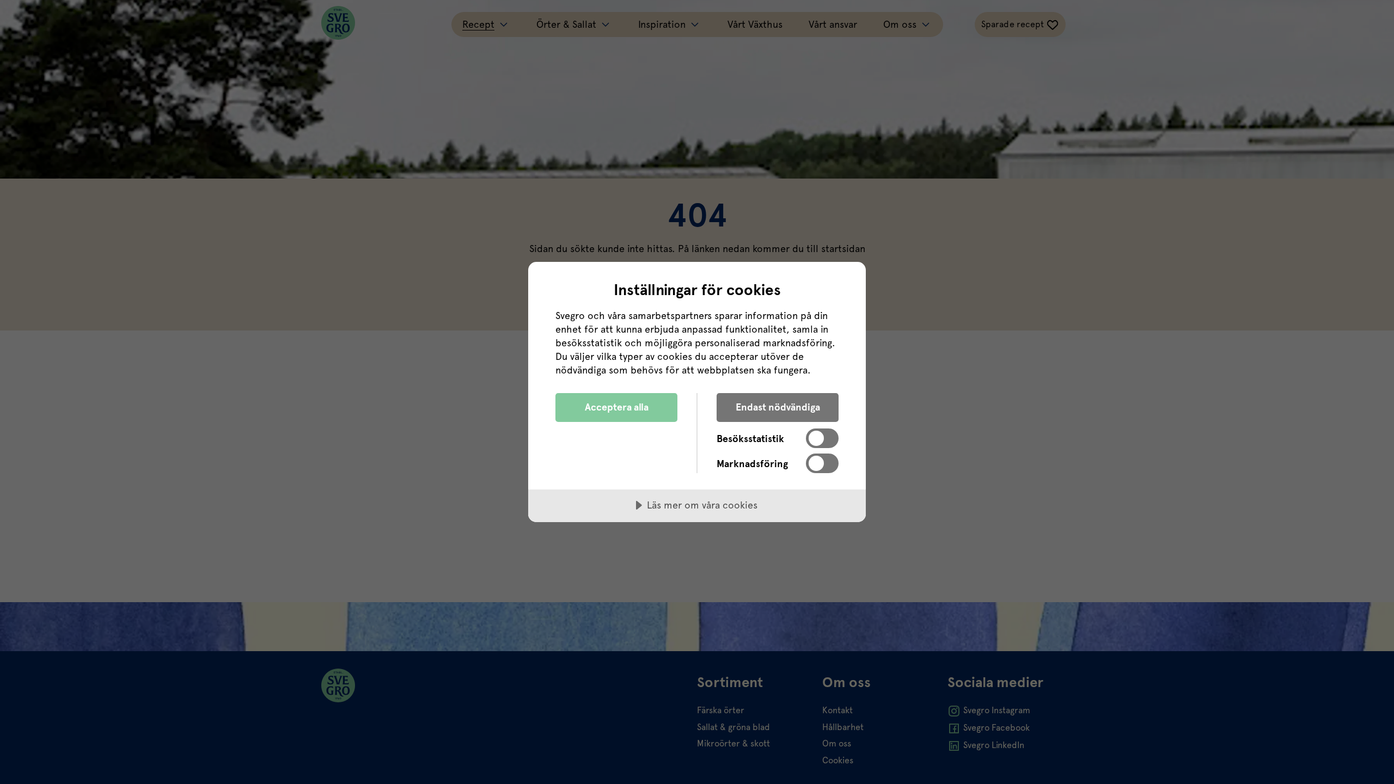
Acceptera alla (617, 407)
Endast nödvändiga (778, 407)
